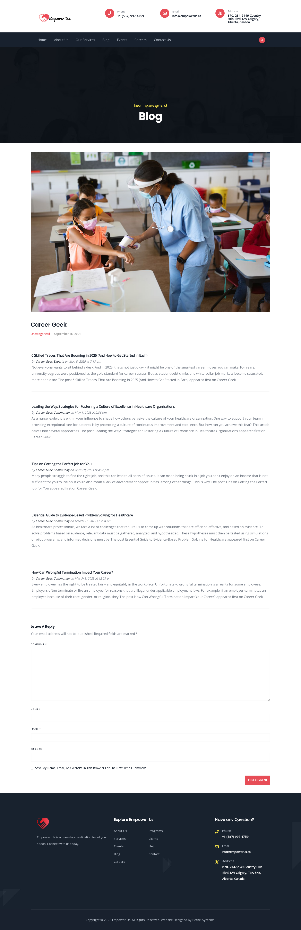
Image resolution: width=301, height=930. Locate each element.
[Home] (55, 17)
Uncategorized (156, 105)
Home (42, 40)
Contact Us (162, 40)
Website (36, 748)
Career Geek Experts (50, 361)
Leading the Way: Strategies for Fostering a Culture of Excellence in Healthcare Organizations (103, 406)
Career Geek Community (52, 412)
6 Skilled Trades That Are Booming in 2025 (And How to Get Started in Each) (89, 355)
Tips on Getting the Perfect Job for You (62, 464)
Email (36, 729)
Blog (106, 40)
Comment (39, 644)
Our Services (85, 40)
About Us (61, 40)
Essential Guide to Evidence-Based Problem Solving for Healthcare (82, 515)
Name (36, 709)
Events (122, 40)
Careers (141, 40)
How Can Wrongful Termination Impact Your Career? (72, 572)
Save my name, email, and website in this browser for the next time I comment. (91, 768)
